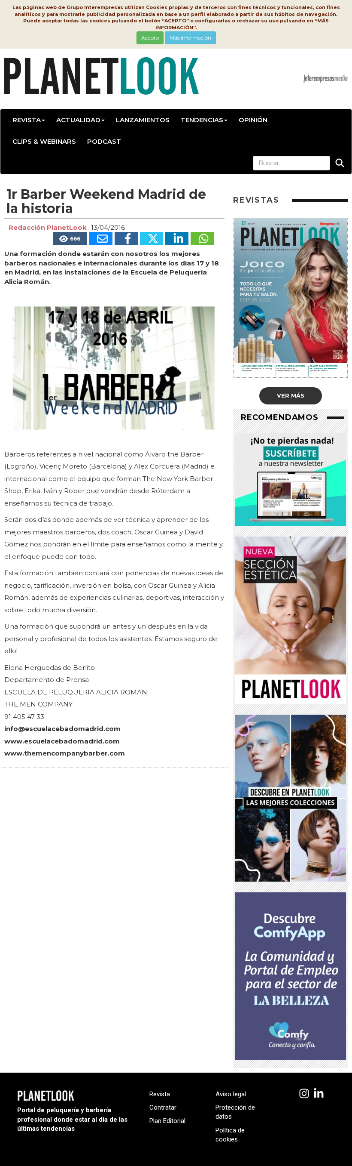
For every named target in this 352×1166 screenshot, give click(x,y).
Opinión (253, 120)
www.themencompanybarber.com (64, 753)
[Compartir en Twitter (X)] (151, 238)
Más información (190, 37)
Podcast (104, 141)
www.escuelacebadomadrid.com (62, 741)
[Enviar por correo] (100, 238)
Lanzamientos (143, 120)
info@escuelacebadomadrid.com (62, 729)
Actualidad (78, 120)
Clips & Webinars (44, 141)
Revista (26, 120)
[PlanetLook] (304, 1094)
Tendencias (202, 120)
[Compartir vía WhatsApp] (202, 238)
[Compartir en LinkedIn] (176, 238)
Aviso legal (230, 1094)
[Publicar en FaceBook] (126, 238)
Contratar (162, 1107)
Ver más (290, 395)
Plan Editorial (167, 1121)
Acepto (150, 37)
